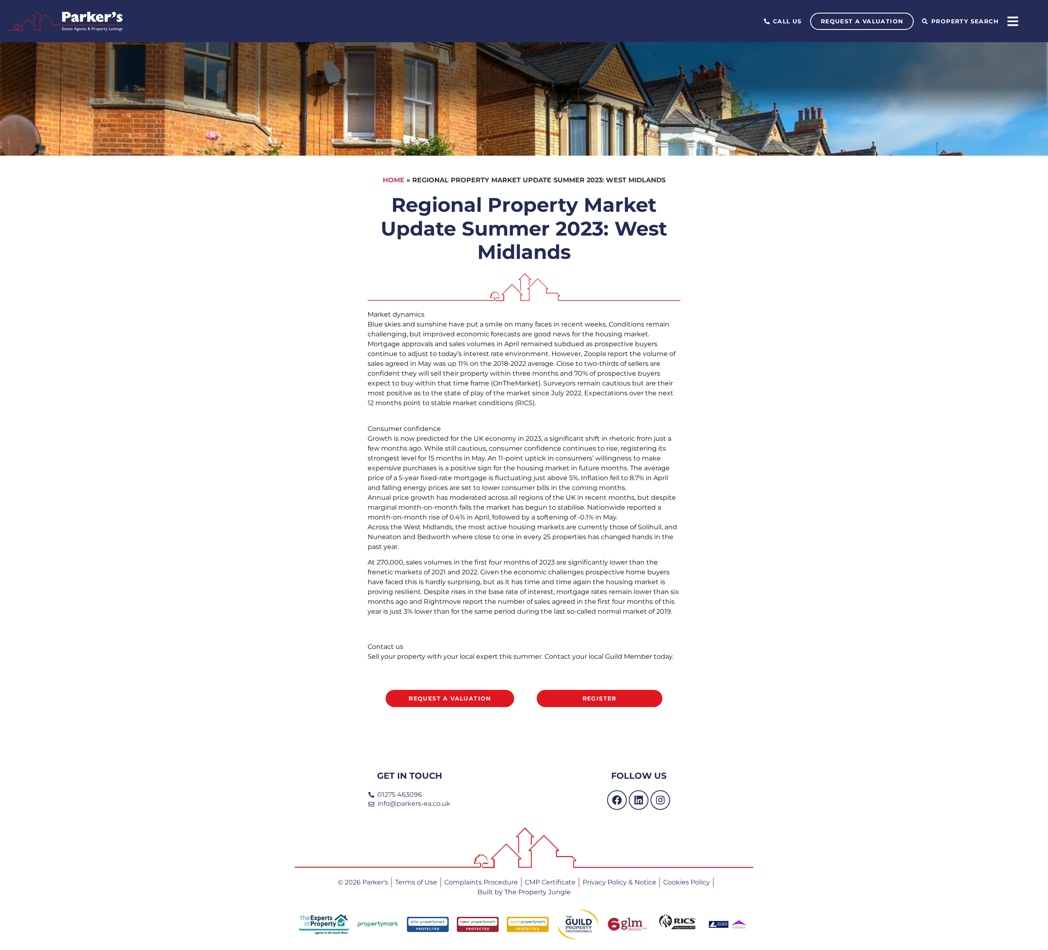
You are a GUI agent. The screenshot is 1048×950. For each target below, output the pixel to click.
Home (393, 180)
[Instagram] (660, 800)
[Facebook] (617, 800)
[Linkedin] (638, 800)
